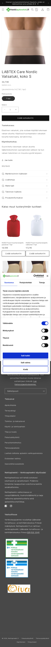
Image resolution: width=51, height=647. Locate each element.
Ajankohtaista (10, 405)
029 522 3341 (33, 532)
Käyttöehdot (21, 642)
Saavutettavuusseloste (14, 464)
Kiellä (25, 369)
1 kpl (8, 98)
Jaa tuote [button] (8, 160)
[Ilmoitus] (48, 3)
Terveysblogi (10, 411)
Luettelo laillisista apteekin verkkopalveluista (23, 453)
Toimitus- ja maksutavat (15, 421)
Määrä (4, 105)
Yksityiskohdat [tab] (25, 283)
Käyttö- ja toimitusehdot (15, 427)
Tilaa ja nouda (10, 432)
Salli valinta (25, 362)
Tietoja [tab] (42, 283)
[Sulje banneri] (47, 276)
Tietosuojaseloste (12, 448)
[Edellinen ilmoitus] (2, 3)
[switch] (45, 331)
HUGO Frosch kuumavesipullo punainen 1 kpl (13, 244)
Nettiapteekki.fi (13, 638)
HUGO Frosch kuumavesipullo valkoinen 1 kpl (37, 244)
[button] (3, 9)
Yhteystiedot (10, 416)
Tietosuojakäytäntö (42, 638)
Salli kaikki (25, 356)
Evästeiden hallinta (13, 459)
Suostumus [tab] (9, 283)
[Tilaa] (43, 391)
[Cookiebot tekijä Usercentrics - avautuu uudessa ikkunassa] (33, 276)
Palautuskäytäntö (12, 437)
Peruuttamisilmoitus (13, 443)
